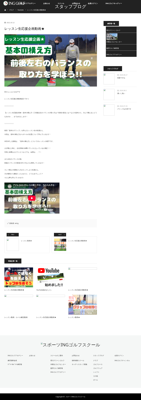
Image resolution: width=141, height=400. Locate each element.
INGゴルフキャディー (114, 3)
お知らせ (46, 3)
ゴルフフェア (97, 368)
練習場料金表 (12, 360)
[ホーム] (5, 7)
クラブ (95, 360)
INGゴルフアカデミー (27, 3)
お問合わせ (76, 3)
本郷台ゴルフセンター (114, 42)
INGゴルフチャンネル (122, 360)
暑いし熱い (121, 93)
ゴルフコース (97, 364)
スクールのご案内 (56, 355)
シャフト (96, 372)
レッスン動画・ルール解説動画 (16, 317)
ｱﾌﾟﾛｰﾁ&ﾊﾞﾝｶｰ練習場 (15, 364)
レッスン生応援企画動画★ (14, 290)
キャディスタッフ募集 (79, 364)
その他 (95, 376)
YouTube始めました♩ (44, 290)
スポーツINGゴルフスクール (75, 397)
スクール (61, 3)
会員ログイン (93, 3)
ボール (95, 380)
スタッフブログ (98, 355)
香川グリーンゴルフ (113, 30)
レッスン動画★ (74, 317)
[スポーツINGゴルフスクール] (70, 345)
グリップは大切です (124, 109)
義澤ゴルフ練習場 (112, 48)
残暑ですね (121, 78)
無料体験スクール (78, 360)
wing (17, 223)
